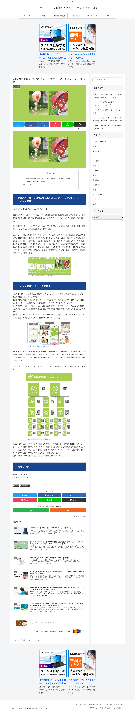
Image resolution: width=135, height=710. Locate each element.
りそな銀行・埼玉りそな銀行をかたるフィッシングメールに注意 (108, 103)
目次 (46, 173)
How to (95, 147)
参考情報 (96, 180)
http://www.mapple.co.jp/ (21, 477)
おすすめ (96, 151)
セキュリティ (98, 166)
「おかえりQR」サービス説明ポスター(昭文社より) (42, 275)
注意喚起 (96, 185)
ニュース (96, 171)
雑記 (94, 204)
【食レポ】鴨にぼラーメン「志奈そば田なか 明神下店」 (108, 127)
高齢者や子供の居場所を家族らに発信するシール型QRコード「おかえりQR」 (50, 178)
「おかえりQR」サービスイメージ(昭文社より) (40, 346)
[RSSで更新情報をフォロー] (68, 510)
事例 (94, 175)
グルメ (95, 156)
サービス (16, 485)
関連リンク (28, 184)
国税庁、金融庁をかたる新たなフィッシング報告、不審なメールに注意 (108, 96)
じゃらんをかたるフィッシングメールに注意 (108, 111)
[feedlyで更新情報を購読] (31, 510)
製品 (94, 190)
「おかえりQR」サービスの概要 (35, 181)
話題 (94, 199)
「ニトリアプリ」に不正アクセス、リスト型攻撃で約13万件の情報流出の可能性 (108, 119)
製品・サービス (25, 485)
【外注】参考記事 (99, 142)
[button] (121, 79)
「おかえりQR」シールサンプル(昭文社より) (39, 439)
